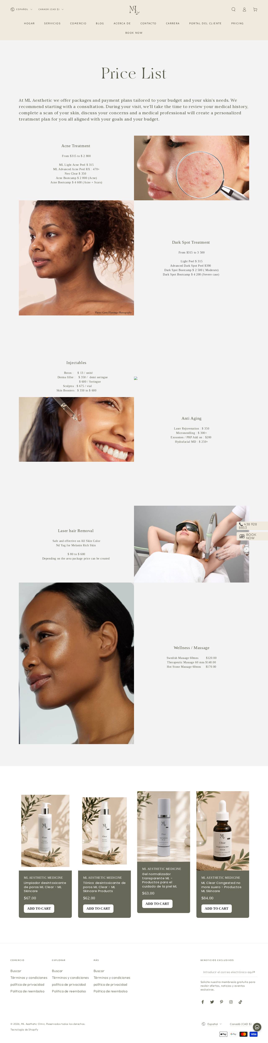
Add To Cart (39, 908)
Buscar (16, 971)
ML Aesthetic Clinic (33, 1023)
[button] (233, 9)
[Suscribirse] (255, 972)
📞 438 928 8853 (248, 526)
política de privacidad (27, 984)
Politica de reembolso (27, 991)
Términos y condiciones (28, 977)
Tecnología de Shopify (24, 1029)
